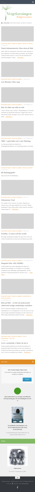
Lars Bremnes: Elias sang (10, 82)
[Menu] (33, 2)
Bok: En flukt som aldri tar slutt (12, 107)
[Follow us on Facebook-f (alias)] (33, 362)
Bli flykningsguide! (8, 173)
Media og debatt (28, 43)
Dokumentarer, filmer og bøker (11, 43)
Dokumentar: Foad (8, 200)
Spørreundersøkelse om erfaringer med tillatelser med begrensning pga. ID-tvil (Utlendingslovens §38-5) (17, 398)
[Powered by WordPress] (12, 483)
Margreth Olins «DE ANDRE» (12, 263)
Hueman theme (25, 483)
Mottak (11, 338)
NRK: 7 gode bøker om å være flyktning (16, 141)
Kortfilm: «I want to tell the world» (14, 234)
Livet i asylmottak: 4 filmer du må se (14, 343)
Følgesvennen (17, 468)
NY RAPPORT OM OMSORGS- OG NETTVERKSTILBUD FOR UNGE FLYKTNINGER (17, 427)
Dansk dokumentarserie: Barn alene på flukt (17, 48)
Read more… (21, 57)
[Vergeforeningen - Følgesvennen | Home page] (4, 2)
